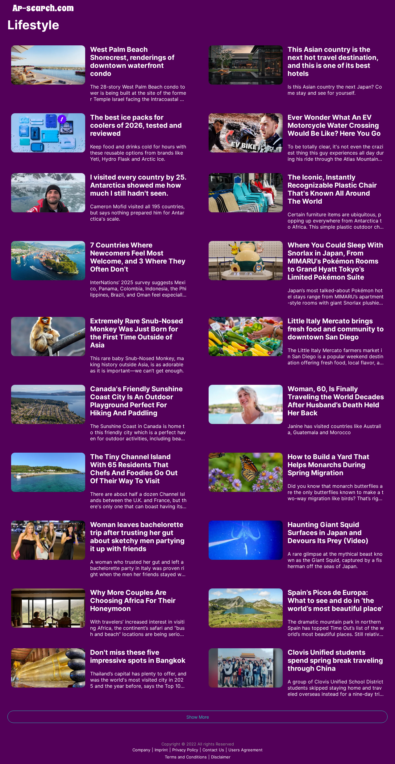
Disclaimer (221, 756)
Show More (197, 717)
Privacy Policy (185, 749)
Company (141, 749)
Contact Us (213, 749)
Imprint (161, 749)
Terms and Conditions (186, 756)
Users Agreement (245, 749)
